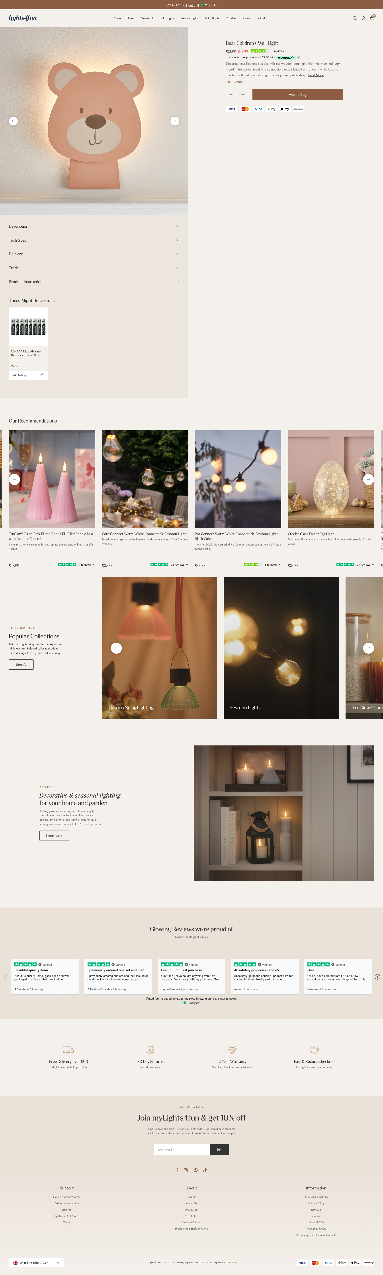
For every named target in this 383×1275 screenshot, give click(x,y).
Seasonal (147, 18)
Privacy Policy (316, 1203)
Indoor (247, 18)
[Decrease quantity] (229, 94)
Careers (191, 1197)
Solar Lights (167, 18)
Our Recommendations (33, 421)
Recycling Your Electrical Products (316, 1235)
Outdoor (263, 18)
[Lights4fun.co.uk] (23, 18)
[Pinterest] (195, 1170)
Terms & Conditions (316, 1197)
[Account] (364, 18)
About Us (191, 1203)
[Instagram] (186, 1170)
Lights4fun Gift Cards (66, 1216)
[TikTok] (205, 1170)
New (131, 18)
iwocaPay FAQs (316, 1228)
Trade (66, 1222)
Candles (231, 18)
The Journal (191, 1210)
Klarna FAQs (316, 1222)
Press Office (191, 1216)
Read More (316, 75)
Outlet (117, 18)
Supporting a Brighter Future (191, 1228)
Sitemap (316, 1216)
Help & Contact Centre (66, 1197)
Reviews (316, 1210)
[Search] (355, 18)
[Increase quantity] (244, 94)
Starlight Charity (191, 1222)
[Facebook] (177, 1170)
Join (219, 1149)
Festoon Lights (189, 18)
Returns (66, 1210)
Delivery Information (67, 1203)
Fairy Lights (212, 18)
